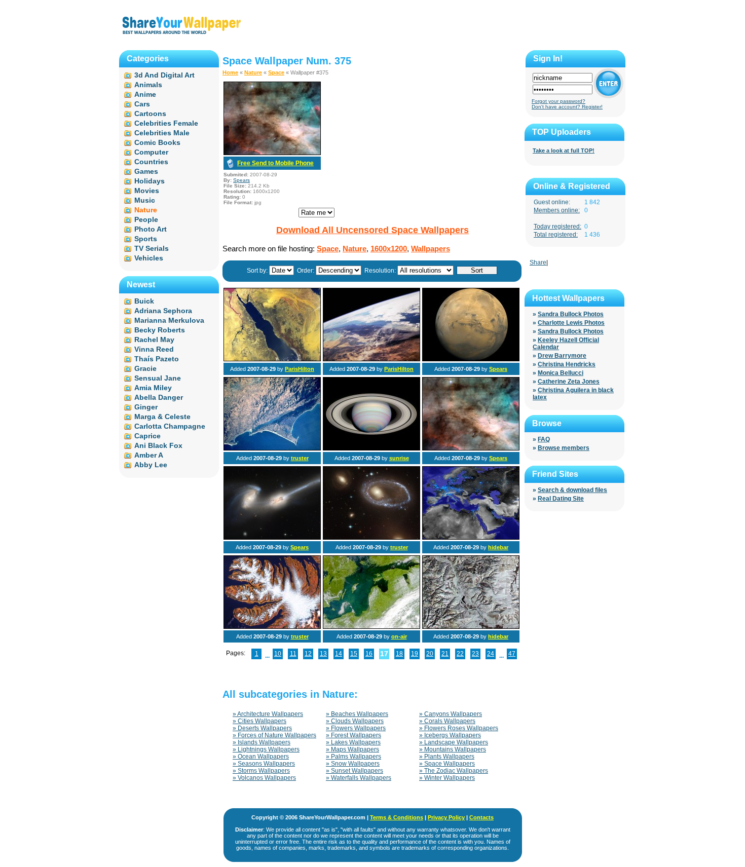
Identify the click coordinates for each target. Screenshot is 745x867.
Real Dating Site (561, 498)
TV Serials (151, 248)
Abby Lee (150, 465)
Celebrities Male (162, 133)
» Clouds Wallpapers (355, 721)
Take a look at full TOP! (563, 150)
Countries (151, 162)
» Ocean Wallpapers (261, 756)
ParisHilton (299, 369)
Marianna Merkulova (169, 320)
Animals (148, 85)
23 (475, 653)
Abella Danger (158, 397)
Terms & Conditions (396, 817)
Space (276, 72)
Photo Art (150, 229)
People (146, 219)
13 (323, 653)
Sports (145, 239)
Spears (241, 180)
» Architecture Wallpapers (268, 714)
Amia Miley (153, 388)
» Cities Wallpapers (259, 721)
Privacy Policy (446, 817)
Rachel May (154, 339)
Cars (142, 104)
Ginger (146, 407)
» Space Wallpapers (447, 763)
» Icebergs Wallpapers (450, 735)
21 (445, 653)
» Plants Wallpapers (446, 756)
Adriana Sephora (163, 311)
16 (368, 653)
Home (230, 72)
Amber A (148, 455)
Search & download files (572, 490)
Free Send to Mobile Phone (275, 163)
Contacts (481, 817)
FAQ (544, 439)
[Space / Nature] (272, 359)
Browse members (563, 447)
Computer (151, 152)
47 (511, 653)
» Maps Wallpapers (352, 749)
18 (399, 653)
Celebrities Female (166, 123)
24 (490, 653)
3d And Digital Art (164, 75)
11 (293, 653)
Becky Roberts (159, 330)
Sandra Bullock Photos (571, 314)
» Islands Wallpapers (261, 742)
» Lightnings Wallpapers (266, 749)
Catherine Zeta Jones (569, 381)
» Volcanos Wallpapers (264, 777)
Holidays (149, 181)
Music (144, 200)
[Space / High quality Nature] (272, 537)
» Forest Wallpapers (353, 735)
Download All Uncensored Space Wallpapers (372, 230)
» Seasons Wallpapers (264, 763)
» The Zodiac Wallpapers (453, 770)
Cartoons (150, 113)
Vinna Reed (154, 349)
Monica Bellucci (560, 372)
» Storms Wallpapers (261, 770)
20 (429, 653)
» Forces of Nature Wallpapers (274, 735)
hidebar (498, 547)
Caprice (147, 436)
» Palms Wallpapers (353, 756)
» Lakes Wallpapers (353, 742)
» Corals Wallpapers (447, 721)
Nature (253, 72)
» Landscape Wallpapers (453, 742)
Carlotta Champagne (169, 426)
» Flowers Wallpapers (356, 728)
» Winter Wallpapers (447, 777)
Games (146, 171)
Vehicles (148, 258)
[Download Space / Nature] (272, 153)
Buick (144, 301)
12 (308, 653)
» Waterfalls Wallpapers (358, 777)
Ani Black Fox (158, 445)
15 (353, 653)
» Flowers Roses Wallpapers (458, 728)
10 (277, 653)
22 (460, 653)
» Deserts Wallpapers (262, 728)
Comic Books (157, 142)
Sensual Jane (157, 378)
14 (338, 653)
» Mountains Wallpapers (452, 749)
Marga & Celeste (162, 416)
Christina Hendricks (566, 364)
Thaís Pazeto (156, 359)
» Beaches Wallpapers (357, 714)
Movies (146, 190)
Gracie (145, 368)
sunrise (399, 458)
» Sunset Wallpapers (354, 770)
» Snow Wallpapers (353, 763)
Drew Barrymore (562, 355)
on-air (399, 636)
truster (300, 458)
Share (538, 262)
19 (414, 653)
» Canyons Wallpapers (450, 714)
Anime (145, 94)
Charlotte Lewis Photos (571, 322)
